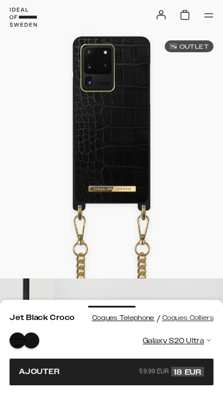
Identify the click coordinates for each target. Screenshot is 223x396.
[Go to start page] (23, 17)
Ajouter (110, 371)
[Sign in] (161, 15)
